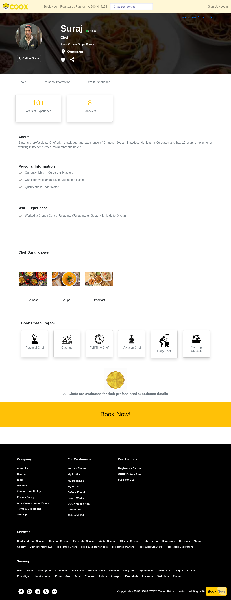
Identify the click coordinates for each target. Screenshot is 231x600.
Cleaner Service (129, 541)
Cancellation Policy (29, 491)
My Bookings (76, 480)
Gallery (21, 546)
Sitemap (22, 514)
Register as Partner (72, 6)
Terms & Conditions (29, 508)
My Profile (74, 474)
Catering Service (59, 541)
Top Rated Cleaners (150, 546)
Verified (92, 30)
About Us (23, 468)
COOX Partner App (129, 474)
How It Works (76, 498)
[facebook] (21, 591)
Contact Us (74, 509)
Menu (197, 541)
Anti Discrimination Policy (33, 502)
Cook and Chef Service (31, 541)
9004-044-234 (76, 515)
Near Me (22, 485)
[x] (46, 591)
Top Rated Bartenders (94, 546)
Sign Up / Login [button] (218, 6)
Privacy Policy (25, 497)
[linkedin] (37, 591)
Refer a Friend (76, 492)
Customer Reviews (41, 546)
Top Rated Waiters (123, 546)
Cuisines (184, 541)
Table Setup (150, 541)
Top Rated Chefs (66, 546)
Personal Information (57, 82)
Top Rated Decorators (179, 546)
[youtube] (54, 591)
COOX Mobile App (79, 503)
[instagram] (29, 591)
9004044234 (99, 6)
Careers (21, 474)
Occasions (168, 541)
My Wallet (73, 486)
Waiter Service (107, 541)
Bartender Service (84, 541)
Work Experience (99, 82)
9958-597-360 (126, 479)
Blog (20, 479)
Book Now (50, 6)
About (22, 82)
